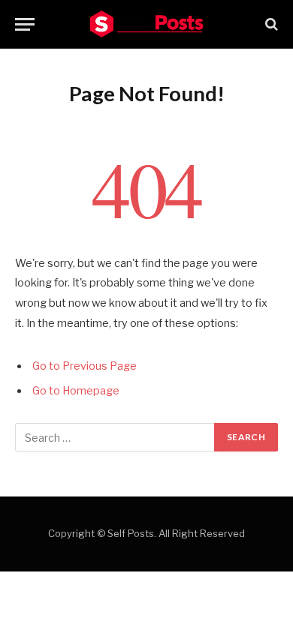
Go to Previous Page (84, 366)
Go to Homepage (75, 391)
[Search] (270, 24)
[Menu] (25, 24)
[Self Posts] (146, 24)
